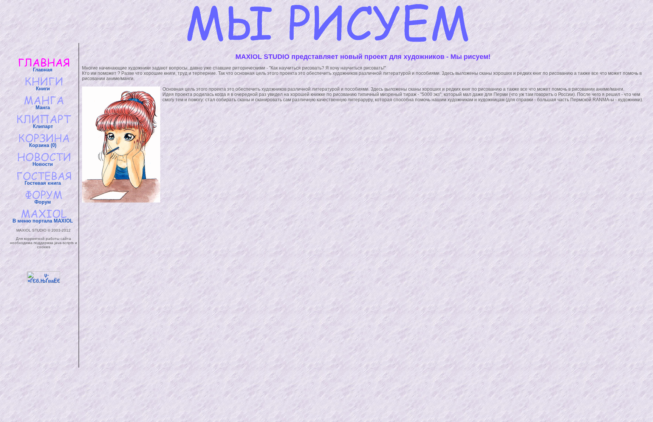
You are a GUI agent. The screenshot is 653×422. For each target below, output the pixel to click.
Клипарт (43, 126)
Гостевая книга (43, 183)
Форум (43, 202)
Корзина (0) (43, 145)
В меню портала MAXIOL (43, 221)
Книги (43, 88)
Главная (43, 70)
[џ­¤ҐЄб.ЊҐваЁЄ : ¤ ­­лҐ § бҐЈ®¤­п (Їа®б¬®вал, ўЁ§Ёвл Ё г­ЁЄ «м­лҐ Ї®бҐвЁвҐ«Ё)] (43, 277)
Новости (43, 164)
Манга (43, 107)
